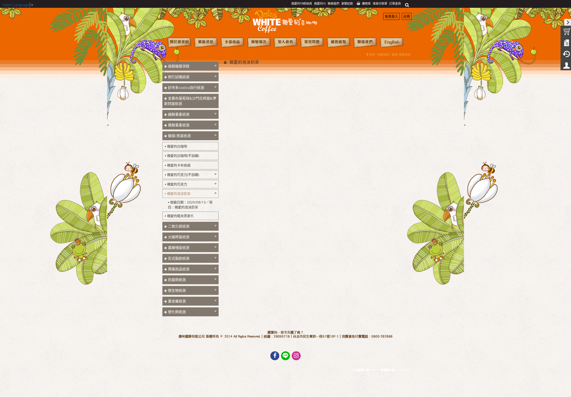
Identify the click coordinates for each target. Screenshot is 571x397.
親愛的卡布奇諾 (178, 165)
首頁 (372, 54)
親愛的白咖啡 (177, 146)
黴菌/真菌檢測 (401, 54)
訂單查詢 (395, 3)
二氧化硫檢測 (178, 226)
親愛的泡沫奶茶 (178, 193)
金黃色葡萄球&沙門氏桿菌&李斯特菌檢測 (190, 101)
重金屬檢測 (177, 301)
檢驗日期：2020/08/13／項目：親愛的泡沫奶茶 (190, 205)
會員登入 (391, 16)
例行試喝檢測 (178, 76)
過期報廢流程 (178, 66)
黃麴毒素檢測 (178, 125)
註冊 (406, 16)
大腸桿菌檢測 (178, 236)
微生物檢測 (177, 290)
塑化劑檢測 (177, 311)
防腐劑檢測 (177, 279)
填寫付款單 (380, 3)
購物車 (366, 3)
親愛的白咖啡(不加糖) (183, 155)
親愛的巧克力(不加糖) (183, 174)
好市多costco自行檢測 (186, 87)
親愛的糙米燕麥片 (180, 216)
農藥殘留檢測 (178, 247)
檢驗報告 (383, 54)
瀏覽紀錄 (347, 3)
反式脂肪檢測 (178, 258)
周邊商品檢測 (178, 269)
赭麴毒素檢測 (178, 114)
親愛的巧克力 (177, 184)
